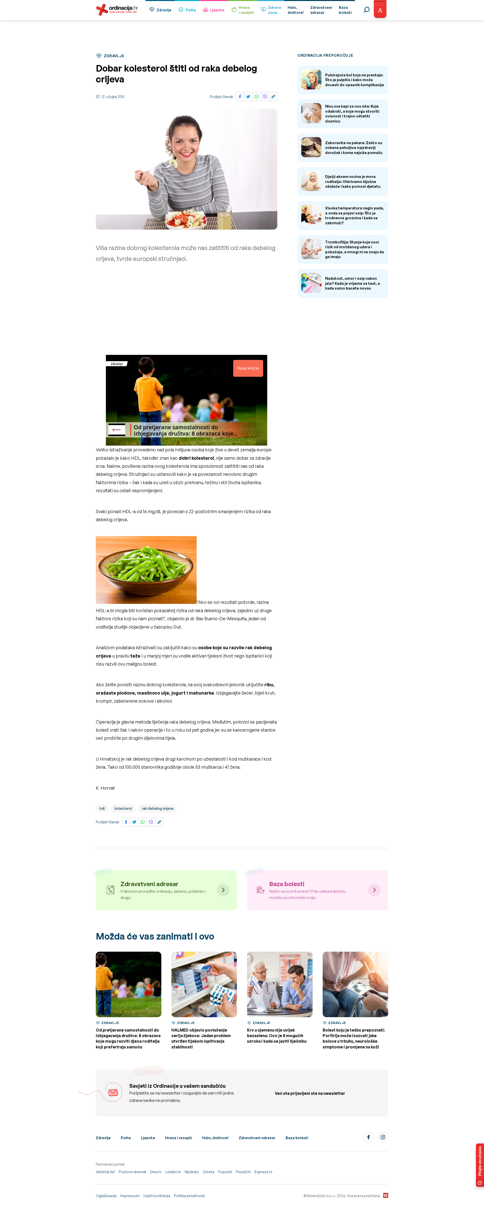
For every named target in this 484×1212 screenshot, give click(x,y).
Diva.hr (156, 1172)
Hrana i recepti (178, 1138)
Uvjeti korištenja (156, 1196)
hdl (102, 808)
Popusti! (225, 1172)
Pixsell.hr (243, 1172)
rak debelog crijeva (157, 808)
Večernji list (105, 1172)
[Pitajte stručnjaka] (480, 1165)
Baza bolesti (297, 1138)
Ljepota (217, 10)
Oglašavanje (106, 1196)
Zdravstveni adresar (257, 1138)
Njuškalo (192, 1172)
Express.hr (264, 1172)
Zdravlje (164, 10)
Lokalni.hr (173, 1172)
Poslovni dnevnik (132, 1172)
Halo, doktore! (215, 1138)
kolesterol (123, 808)
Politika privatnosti (189, 1196)
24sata (208, 1172)
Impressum (130, 1196)
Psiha (191, 10)
